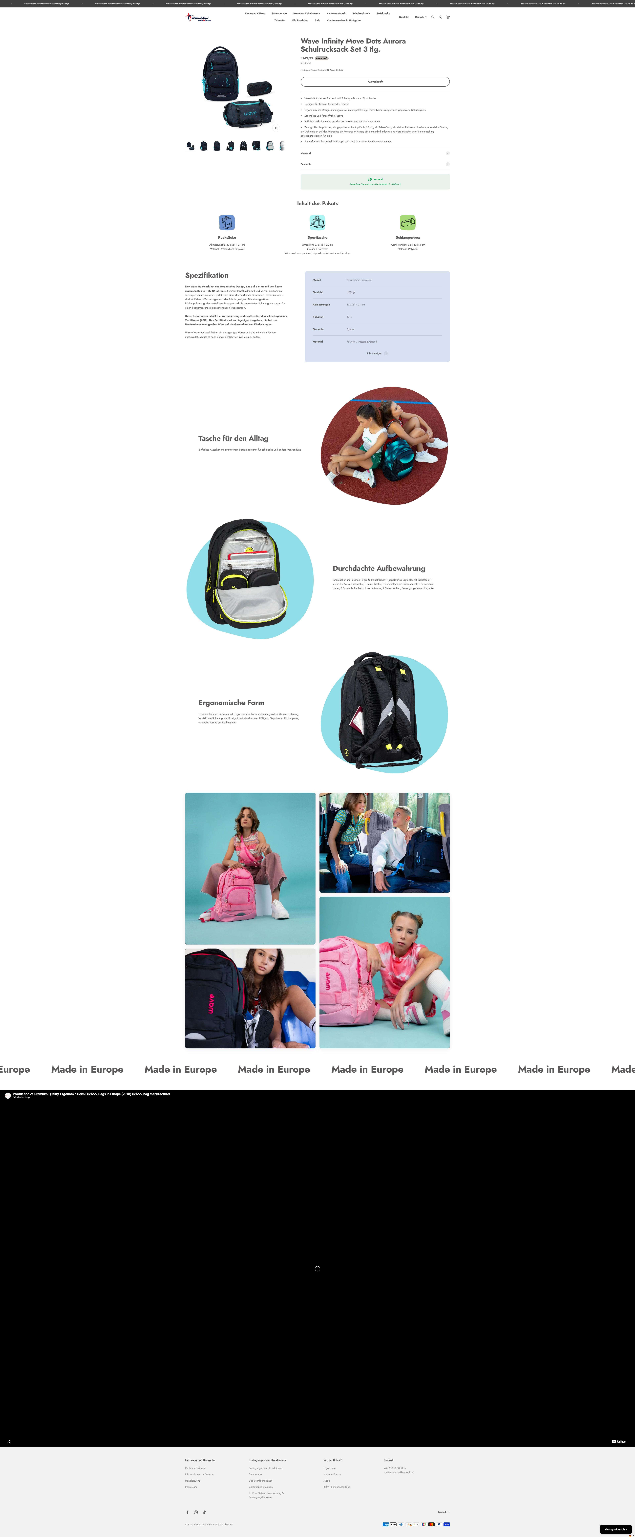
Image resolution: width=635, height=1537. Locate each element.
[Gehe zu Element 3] (217, 146)
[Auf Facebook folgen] (187, 1512)
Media (326, 1481)
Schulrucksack (361, 13)
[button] (632, 1536)
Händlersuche (192, 1481)
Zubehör (279, 20)
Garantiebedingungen (261, 1487)
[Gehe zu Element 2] (203, 146)
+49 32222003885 (395, 1468)
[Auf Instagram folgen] (196, 1512)
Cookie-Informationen (260, 1481)
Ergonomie (329, 1468)
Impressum (191, 1487)
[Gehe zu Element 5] (243, 146)
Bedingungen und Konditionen (265, 1468)
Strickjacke (383, 13)
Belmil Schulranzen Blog (336, 1487)
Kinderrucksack (336, 13)
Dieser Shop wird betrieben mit (217, 1524)
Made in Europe (332, 1474)
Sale (317, 20)
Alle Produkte (299, 20)
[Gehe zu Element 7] (270, 146)
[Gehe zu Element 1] (190, 146)
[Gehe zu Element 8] (283, 146)
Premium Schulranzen (306, 13)
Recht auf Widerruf (195, 1468)
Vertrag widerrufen (616, 1529)
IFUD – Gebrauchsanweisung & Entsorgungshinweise (266, 1495)
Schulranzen (279, 13)
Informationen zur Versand (199, 1474)
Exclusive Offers (255, 13)
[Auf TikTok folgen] (204, 1512)
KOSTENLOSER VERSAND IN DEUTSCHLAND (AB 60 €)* (82, 3)
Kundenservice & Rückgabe (344, 20)
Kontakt (404, 17)
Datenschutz (255, 1474)
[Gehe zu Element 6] (256, 146)
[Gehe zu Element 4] (230, 146)
